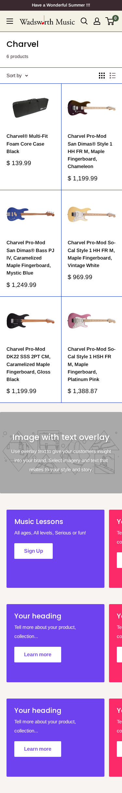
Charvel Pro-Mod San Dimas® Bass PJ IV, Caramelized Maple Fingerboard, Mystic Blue (30, 258)
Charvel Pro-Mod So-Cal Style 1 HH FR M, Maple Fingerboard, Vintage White (91, 254)
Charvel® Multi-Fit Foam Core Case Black (27, 143)
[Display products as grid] (102, 75)
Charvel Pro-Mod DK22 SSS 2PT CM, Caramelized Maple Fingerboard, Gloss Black (28, 364)
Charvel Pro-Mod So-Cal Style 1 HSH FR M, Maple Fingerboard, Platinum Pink (91, 364)
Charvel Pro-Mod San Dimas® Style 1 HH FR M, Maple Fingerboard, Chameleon (90, 151)
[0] (110, 21)
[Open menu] (10, 21)
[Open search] (84, 21)
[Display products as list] (112, 75)
